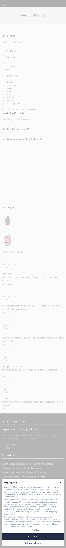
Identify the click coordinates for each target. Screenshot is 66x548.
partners (19, 487)
